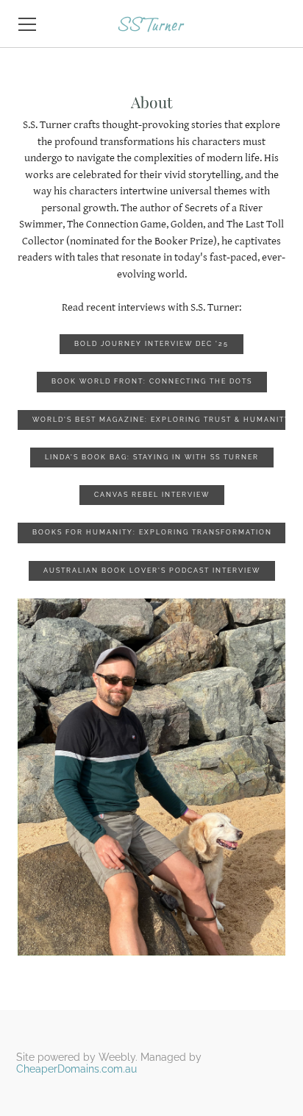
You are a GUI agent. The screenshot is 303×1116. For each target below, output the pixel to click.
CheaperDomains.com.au (76, 1069)
